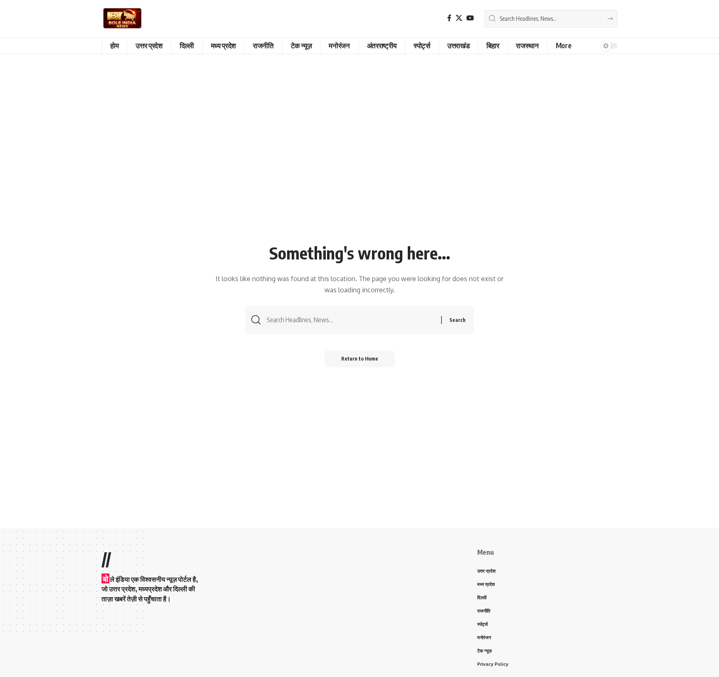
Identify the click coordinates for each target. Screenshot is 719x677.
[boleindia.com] (122, 18)
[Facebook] (449, 18)
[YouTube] (470, 18)
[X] (459, 18)
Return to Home (359, 359)
